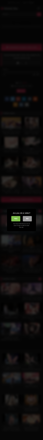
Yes (15, 219)
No (27, 219)
